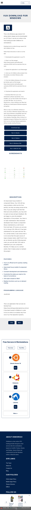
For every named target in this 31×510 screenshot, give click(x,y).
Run (16, 367)
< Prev (11, 322)
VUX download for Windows (15, 16)
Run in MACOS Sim (15, 148)
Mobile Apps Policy (11, 481)
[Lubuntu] (16, 396)
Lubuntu (15, 402)
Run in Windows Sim (15, 143)
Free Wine (21, 347)
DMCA (8, 486)
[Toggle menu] (2, 3)
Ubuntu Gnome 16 (15, 363)
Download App (15, 127)
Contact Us (9, 468)
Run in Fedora (15, 138)
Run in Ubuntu (15, 133)
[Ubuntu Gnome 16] (16, 357)
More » (15, 413)
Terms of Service (10, 484)
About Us (8, 465)
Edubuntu (15, 383)
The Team (8, 463)
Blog (7, 470)
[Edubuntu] (16, 377)
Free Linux (10, 347)
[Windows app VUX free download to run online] (8, 28)
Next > (19, 322)
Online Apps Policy (11, 479)
